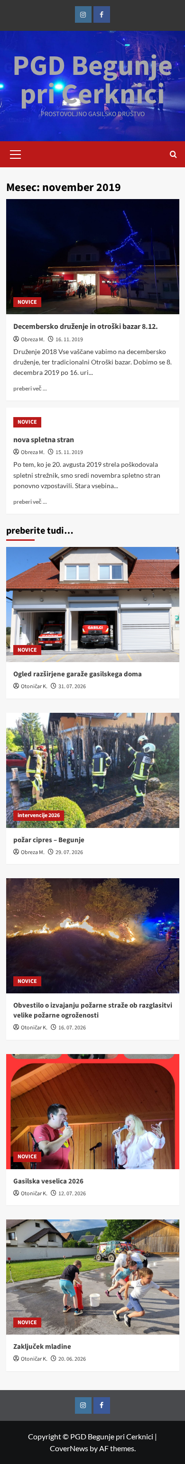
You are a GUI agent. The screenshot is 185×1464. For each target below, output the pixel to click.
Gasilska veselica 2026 (48, 1181)
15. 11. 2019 (69, 452)
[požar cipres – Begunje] (92, 770)
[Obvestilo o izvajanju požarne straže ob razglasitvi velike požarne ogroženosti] (92, 935)
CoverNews (69, 1448)
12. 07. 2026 (72, 1194)
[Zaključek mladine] (92, 1277)
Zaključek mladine (42, 1347)
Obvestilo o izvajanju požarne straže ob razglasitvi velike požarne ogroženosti (92, 1010)
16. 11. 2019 (69, 340)
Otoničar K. (34, 686)
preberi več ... (30, 388)
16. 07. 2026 (72, 1028)
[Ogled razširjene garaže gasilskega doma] (92, 604)
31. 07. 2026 (72, 686)
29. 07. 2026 (69, 852)
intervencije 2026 (39, 815)
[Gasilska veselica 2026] (92, 1111)
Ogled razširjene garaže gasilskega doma (77, 674)
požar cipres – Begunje (48, 840)
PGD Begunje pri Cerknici (92, 80)
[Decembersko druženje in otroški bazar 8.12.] (92, 256)
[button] (15, 153)
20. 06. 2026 (72, 1359)
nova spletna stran (43, 440)
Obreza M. (33, 340)
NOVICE (27, 302)
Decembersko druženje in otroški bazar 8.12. (85, 326)
